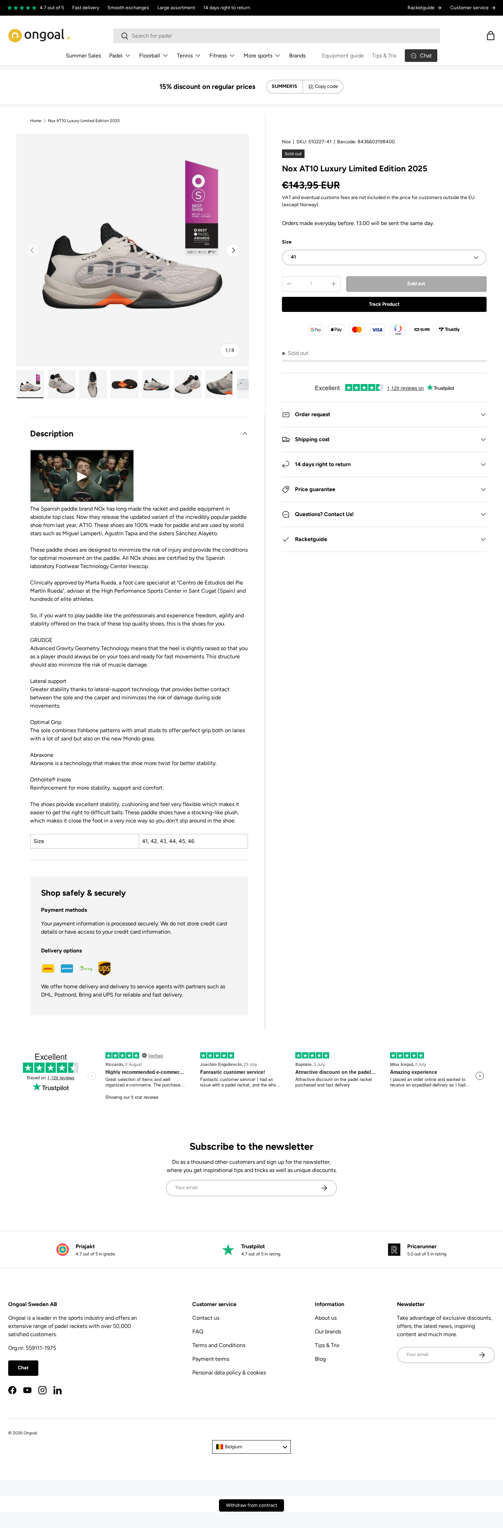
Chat (23, 1368)
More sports (258, 55)
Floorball (149, 55)
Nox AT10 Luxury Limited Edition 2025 (84, 120)
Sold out (416, 284)
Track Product (384, 304)
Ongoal (30, 1433)
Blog (320, 1359)
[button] (490, 35)
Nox (286, 142)
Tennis (185, 55)
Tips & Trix (384, 55)
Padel (115, 55)
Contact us (205, 1318)
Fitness (218, 55)
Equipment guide (343, 55)
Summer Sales (83, 55)
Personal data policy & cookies (229, 1372)
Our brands (328, 1331)
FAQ (197, 1331)
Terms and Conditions (218, 1345)
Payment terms (210, 1359)
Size (287, 242)
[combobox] (276, 35)
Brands (297, 55)
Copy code (326, 86)
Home (35, 120)
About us (326, 1318)
